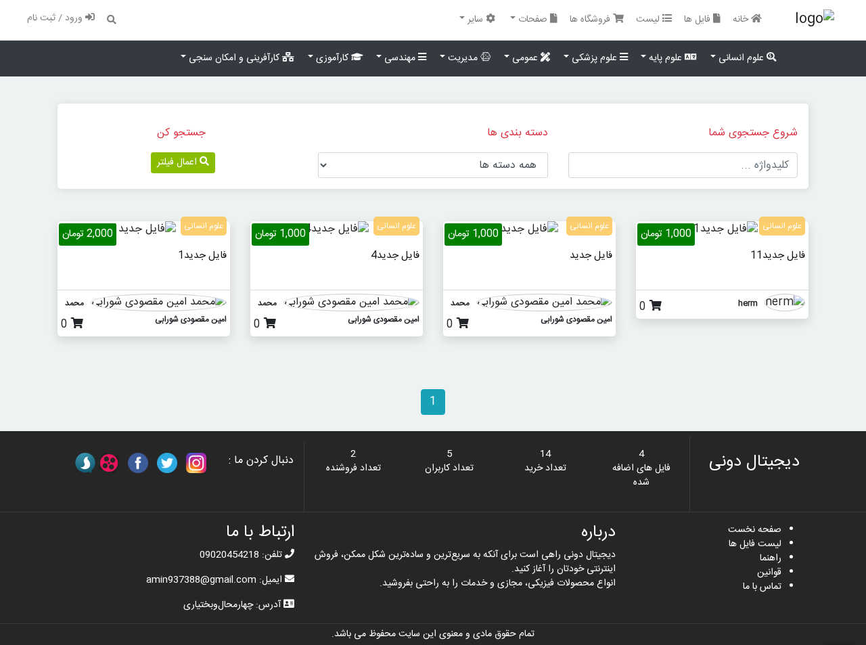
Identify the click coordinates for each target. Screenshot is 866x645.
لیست (649, 20)
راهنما (770, 558)
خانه (742, 20)
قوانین (769, 572)
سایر (475, 20)
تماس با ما (762, 587)
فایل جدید (591, 255)
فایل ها (698, 20)
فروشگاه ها (591, 20)
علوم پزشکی (594, 58)
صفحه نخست (754, 530)
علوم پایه (665, 58)
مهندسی (400, 58)
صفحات (533, 20)
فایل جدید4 (395, 255)
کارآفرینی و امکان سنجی (234, 58)
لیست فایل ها (755, 544)
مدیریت (462, 58)
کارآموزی (332, 58)
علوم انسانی (741, 58)
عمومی (525, 58)
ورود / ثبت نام (56, 18)
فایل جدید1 (202, 255)
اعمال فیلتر (178, 162)
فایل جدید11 (777, 255)
